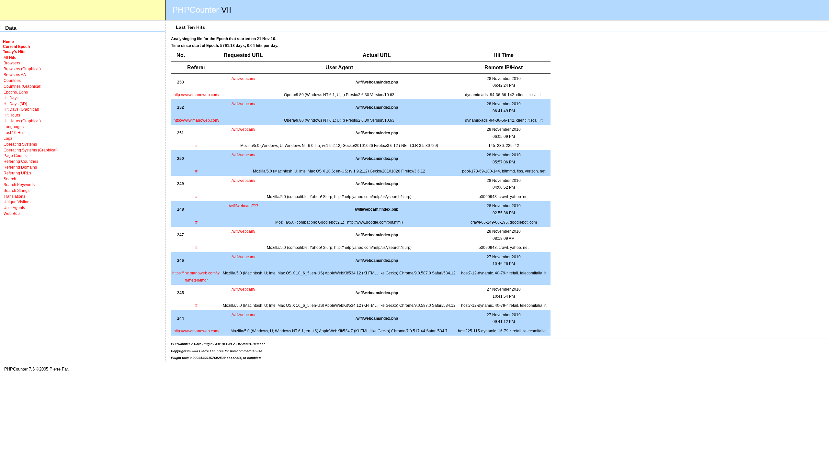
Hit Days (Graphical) (21, 109)
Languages (14, 127)
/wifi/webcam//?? (243, 206)
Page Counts (15, 155)
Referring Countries (21, 161)
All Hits (10, 57)
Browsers (12, 63)
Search (10, 179)
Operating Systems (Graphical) (31, 150)
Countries (12, 80)
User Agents (14, 207)
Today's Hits (14, 52)
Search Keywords (19, 185)
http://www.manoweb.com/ (196, 95)
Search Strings (16, 190)
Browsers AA (15, 74)
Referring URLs (17, 173)
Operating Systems (20, 144)
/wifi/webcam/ (243, 78)
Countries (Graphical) (22, 86)
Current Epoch (16, 46)
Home (8, 41)
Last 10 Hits (14, 132)
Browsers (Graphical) (22, 69)
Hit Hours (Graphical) (22, 121)
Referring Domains (20, 167)
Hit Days (11, 98)
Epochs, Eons (16, 92)
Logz (8, 138)
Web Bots (12, 213)
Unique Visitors (17, 202)
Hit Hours (12, 115)
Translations (14, 196)
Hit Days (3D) (15, 104)
